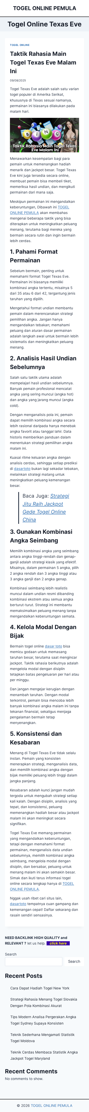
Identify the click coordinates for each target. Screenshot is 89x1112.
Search (11, 954)
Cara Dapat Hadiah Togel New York (39, 988)
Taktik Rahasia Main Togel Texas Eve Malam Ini (43, 62)
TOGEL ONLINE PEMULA (51, 1106)
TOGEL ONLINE (19, 45)
